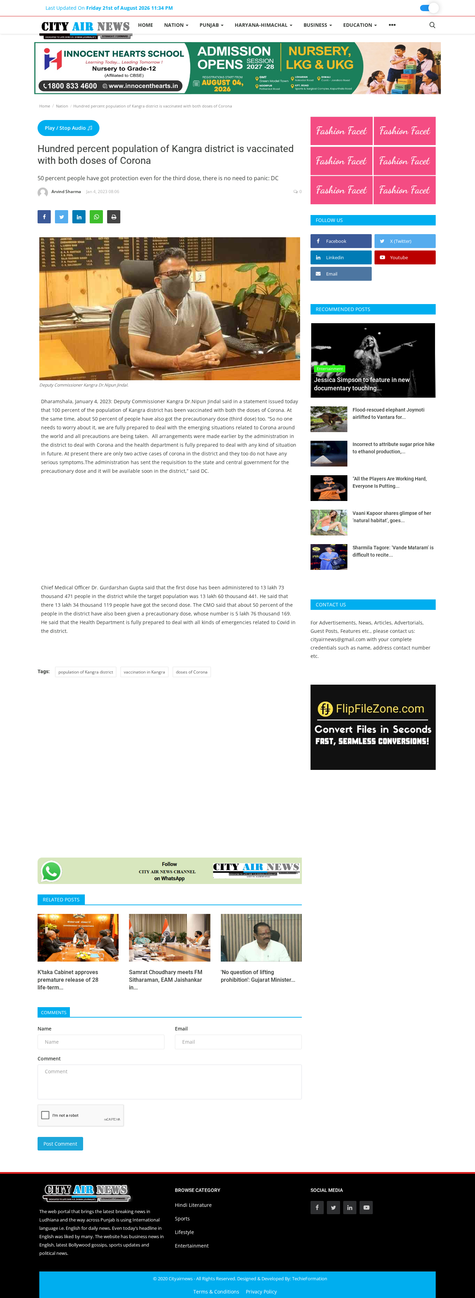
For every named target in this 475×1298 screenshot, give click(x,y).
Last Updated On (109, 8)
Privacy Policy (261, 1291)
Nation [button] (174, 25)
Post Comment (60, 1143)
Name (44, 1028)
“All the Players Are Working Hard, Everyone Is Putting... (390, 482)
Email (181, 1028)
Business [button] (316, 25)
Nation (62, 106)
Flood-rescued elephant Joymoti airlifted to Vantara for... (389, 413)
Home (145, 25)
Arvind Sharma (66, 191)
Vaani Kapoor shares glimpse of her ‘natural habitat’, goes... (392, 516)
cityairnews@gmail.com (338, 639)
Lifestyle (184, 1232)
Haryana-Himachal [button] (262, 25)
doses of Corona (192, 672)
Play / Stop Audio (66, 128)
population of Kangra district (85, 672)
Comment (49, 1058)
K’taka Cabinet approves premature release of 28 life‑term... (68, 980)
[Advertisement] (170, 534)
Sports (182, 1218)
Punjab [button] (210, 25)
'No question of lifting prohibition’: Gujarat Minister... (258, 976)
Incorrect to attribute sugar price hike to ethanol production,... (394, 447)
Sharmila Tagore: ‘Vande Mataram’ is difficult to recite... (393, 551)
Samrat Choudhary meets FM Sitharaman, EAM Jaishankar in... (165, 980)
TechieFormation (309, 1278)
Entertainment (192, 1245)
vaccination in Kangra (144, 672)
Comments (53, 1012)
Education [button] (358, 25)
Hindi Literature (193, 1205)
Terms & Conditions (216, 1291)
